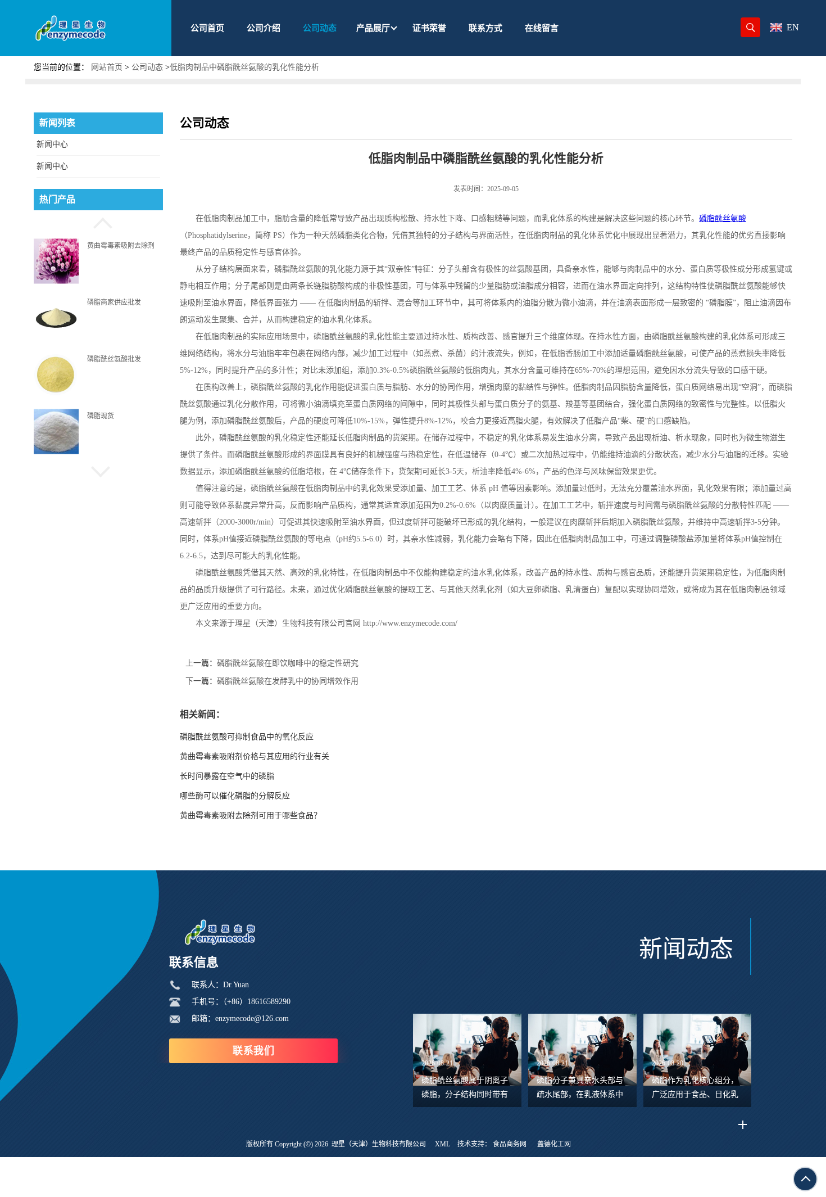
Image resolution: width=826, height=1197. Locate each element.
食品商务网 (510, 1144)
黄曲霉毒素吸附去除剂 (121, 245)
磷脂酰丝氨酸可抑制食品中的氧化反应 (247, 737)
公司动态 (147, 67)
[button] (98, 221)
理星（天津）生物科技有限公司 (379, 1144)
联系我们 (253, 1050)
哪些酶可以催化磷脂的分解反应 (235, 796)
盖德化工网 (554, 1144)
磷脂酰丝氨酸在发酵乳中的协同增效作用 (287, 681)
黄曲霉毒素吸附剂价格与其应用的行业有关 (254, 756)
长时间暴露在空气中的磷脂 (227, 776)
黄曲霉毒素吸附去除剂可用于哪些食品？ (250, 815)
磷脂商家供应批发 (114, 302)
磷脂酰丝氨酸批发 (114, 359)
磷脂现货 (100, 416)
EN (793, 27)
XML (442, 1144)
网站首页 (106, 67)
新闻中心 (52, 144)
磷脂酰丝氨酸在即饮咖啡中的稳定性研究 (287, 663)
